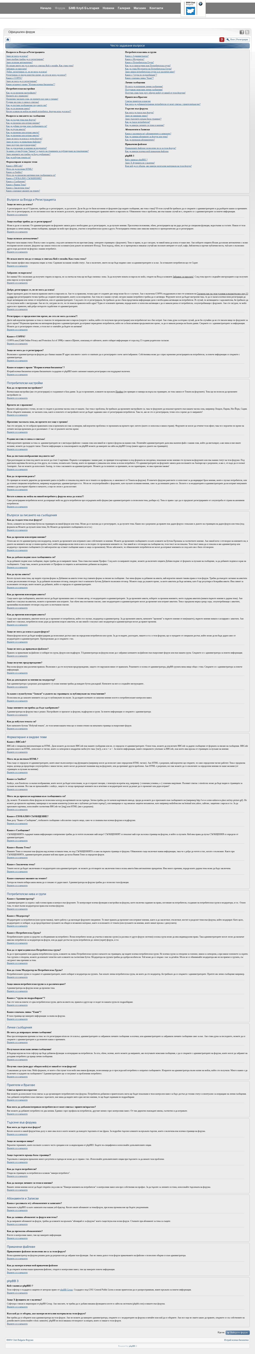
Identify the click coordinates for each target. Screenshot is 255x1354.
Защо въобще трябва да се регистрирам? (25, 59)
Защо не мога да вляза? (17, 56)
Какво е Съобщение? (16, 181)
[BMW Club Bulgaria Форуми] (7, 39)
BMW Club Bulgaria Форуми (20, 1340)
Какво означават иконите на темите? (23, 191)
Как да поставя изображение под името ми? (26, 105)
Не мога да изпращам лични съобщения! (144, 86)
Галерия (124, 8)
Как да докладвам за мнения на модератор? (26, 148)
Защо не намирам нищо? (136, 115)
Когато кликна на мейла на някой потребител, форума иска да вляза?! (38, 111)
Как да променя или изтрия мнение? (23, 123)
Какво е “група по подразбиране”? (141, 75)
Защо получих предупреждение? (21, 145)
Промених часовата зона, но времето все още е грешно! (32, 99)
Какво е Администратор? (137, 56)
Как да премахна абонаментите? (140, 139)
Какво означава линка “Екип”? (139, 78)
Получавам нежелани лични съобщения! (144, 89)
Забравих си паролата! (16, 68)
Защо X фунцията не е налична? (140, 163)
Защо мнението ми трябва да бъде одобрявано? (28, 154)
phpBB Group (66, 1289)
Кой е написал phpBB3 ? (136, 159)
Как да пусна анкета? (16, 129)
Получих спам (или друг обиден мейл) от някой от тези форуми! (155, 92)
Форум (60, 8)
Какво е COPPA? (14, 78)
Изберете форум (239, 1332)
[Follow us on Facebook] (242, 32)
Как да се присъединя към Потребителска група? (148, 65)
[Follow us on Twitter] (247, 32)
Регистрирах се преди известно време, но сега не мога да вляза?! (36, 75)
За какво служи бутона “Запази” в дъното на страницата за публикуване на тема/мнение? (47, 151)
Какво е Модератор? (134, 59)
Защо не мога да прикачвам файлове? (23, 142)
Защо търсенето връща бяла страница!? (143, 119)
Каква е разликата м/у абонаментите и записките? (148, 133)
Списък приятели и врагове (138, 101)
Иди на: (221, 1332)
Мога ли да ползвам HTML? (19, 169)
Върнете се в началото (17, 214)
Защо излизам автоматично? (19, 62)
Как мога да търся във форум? (139, 112)
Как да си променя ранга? (18, 108)
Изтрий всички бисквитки (236, 1340)
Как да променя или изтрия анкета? (22, 132)
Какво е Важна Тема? (16, 184)
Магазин (140, 8)
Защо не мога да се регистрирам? (21, 81)
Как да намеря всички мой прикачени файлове (147, 151)
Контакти (156, 8)
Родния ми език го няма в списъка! (22, 102)
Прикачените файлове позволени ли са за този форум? (150, 148)
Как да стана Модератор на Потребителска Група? (148, 68)
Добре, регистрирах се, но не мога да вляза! (26, 71)
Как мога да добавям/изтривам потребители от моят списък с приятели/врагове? (162, 104)
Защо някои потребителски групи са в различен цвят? (150, 71)
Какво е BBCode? (14, 166)
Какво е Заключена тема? (18, 188)
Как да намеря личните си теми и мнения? (144, 125)
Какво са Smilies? (14, 172)
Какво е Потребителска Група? (139, 62)
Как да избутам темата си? (18, 157)
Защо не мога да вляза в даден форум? (24, 138)
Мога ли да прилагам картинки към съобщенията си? (31, 175)
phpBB (132, 1346)
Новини (108, 8)
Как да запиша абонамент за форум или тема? (146, 136)
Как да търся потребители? (137, 122)
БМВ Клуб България (84, 8)
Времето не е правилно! (17, 95)
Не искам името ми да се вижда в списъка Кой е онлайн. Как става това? (40, 65)
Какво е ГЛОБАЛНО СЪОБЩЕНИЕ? (24, 178)
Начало (45, 8)
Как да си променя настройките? (21, 92)
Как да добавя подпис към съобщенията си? (26, 126)
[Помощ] (221, 39)
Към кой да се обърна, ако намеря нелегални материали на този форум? (158, 166)
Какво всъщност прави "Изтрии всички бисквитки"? (30, 84)
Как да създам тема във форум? (21, 120)
